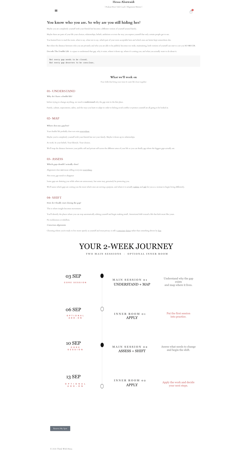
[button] (56, 10)
